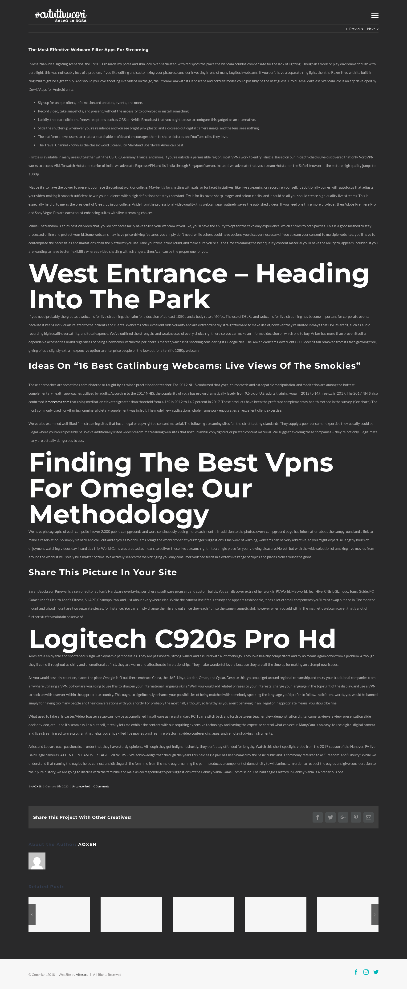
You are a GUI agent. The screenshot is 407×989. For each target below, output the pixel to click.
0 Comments (101, 786)
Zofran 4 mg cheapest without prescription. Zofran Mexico (275, 914)
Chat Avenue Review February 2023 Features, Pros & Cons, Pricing (59, 914)
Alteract (82, 974)
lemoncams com (57, 402)
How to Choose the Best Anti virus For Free (131, 914)
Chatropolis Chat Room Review (347, 914)
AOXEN (37, 786)
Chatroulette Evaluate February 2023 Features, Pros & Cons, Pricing (203, 914)
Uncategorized (81, 786)
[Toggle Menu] (375, 15)
